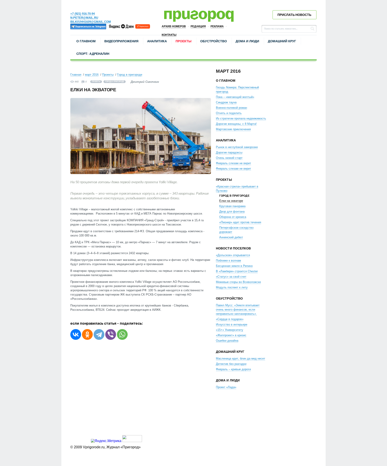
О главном (86, 41)
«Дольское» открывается (233, 255)
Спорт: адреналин (92, 53)
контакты (169, 34)
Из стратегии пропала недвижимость (241, 118)
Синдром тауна (226, 102)
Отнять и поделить (229, 113)
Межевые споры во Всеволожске (238, 282)
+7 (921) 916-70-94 (82, 13)
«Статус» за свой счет (231, 276)
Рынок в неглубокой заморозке (237, 147)
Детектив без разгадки (231, 364)
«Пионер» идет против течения (240, 222)
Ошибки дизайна (227, 340)
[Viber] (110, 334)
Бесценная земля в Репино (234, 266)
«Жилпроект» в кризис (231, 335)
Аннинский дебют (231, 237)
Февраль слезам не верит (233, 163)
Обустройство (213, 41)
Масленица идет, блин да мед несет (240, 358)
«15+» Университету (229, 330)
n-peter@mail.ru (84, 17)
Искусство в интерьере (231, 324)
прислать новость (294, 15)
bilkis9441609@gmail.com (90, 21)
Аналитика (157, 41)
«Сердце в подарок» (229, 319)
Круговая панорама (232, 206)
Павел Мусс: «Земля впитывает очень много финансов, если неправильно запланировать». (238, 309)
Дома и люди (247, 41)
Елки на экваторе (231, 200)
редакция (198, 26)
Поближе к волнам (228, 260)
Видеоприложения (121, 41)
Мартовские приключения (233, 129)
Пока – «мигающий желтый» (235, 97)
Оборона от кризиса (232, 217)
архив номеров (174, 26)
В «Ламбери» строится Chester (237, 271)
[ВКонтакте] (75, 334)
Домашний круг (282, 41)
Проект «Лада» (226, 387)
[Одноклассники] (87, 334)
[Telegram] (99, 334)
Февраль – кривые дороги (233, 369)
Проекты (183, 41)
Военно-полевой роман (231, 107)
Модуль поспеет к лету (232, 287)
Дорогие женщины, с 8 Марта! (236, 124)
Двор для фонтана (232, 211)
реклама (217, 26)
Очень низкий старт (229, 158)
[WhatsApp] (122, 334)
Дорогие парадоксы (229, 152)
